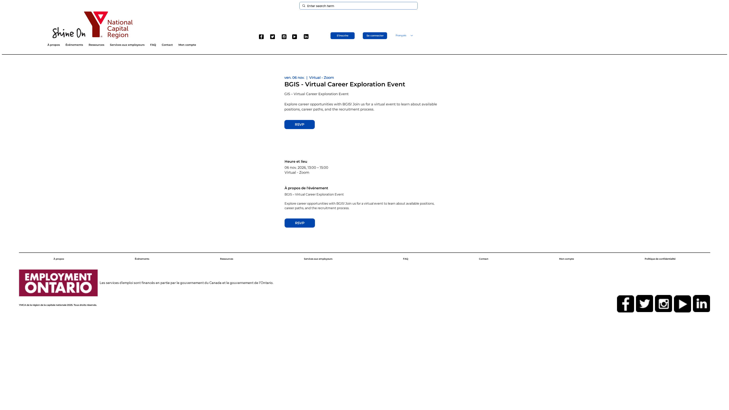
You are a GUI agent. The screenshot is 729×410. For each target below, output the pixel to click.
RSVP (299, 124)
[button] (343, 35)
